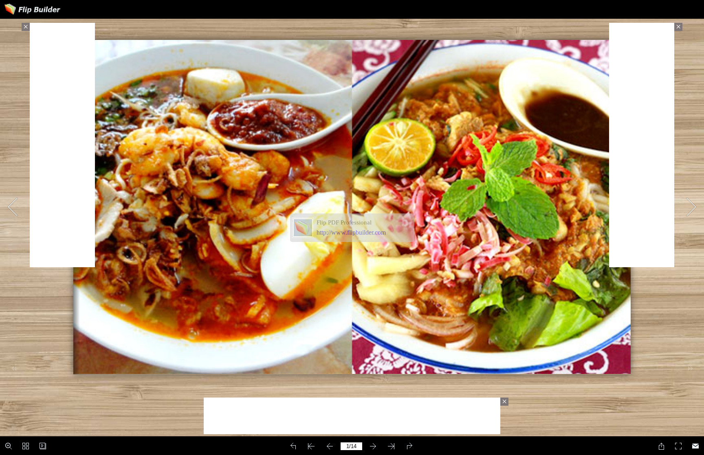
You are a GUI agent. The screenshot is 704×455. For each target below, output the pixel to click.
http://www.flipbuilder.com (351, 232)
